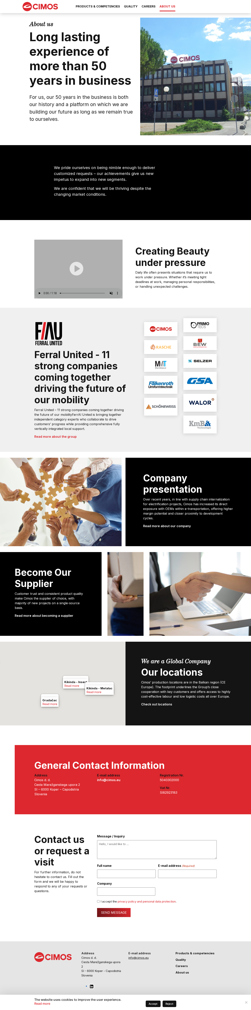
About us (167, 6)
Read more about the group (55, 437)
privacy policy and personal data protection (147, 901)
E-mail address (176, 866)
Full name (104, 866)
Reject (170, 1003)
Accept (153, 1003)
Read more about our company (167, 526)
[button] (49, 711)
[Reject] (246, 1002)
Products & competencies (98, 6)
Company (104, 883)
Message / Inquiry (111, 836)
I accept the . (138, 901)
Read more (49, 704)
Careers (149, 6)
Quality (131, 6)
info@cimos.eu (138, 958)
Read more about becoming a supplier (44, 616)
